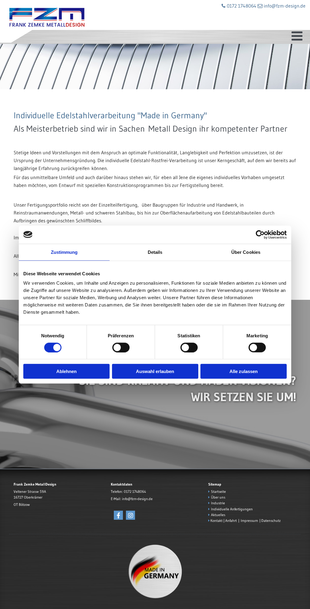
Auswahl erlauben (155, 371)
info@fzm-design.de (137, 498)
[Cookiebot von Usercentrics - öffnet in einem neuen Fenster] (260, 234)
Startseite (218, 491)
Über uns (218, 497)
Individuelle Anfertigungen (232, 509)
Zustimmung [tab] (64, 251)
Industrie (218, 503)
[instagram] (130, 515)
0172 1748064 (135, 491)
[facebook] (118, 515)
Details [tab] (155, 251)
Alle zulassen (243, 371)
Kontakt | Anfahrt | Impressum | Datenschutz (245, 520)
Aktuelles (218, 514)
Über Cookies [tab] (245, 251)
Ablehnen (66, 371)
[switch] (121, 347)
